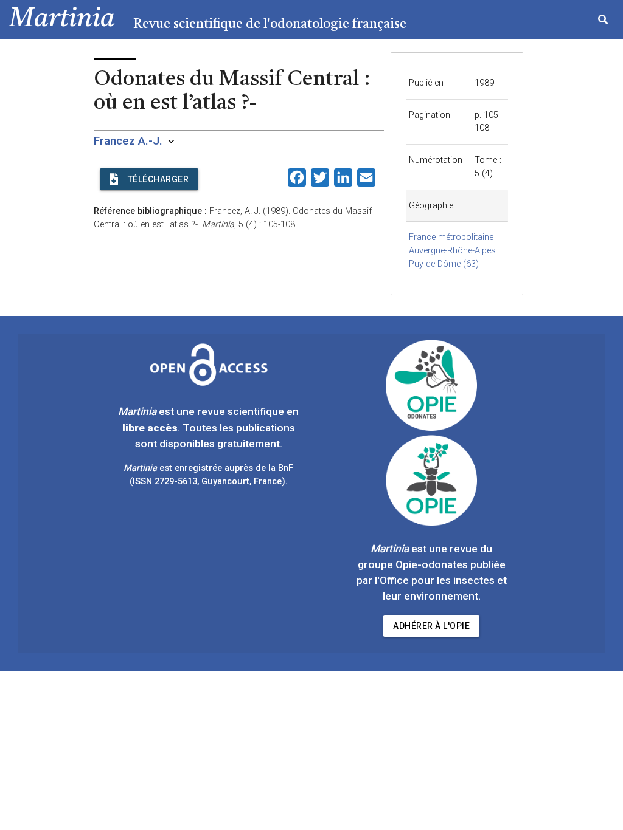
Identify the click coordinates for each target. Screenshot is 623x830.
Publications (402, 65)
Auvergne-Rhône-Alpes (452, 250)
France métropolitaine (451, 237)
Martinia (62, 19)
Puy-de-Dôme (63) (444, 264)
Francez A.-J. (128, 141)
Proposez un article (500, 65)
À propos (591, 65)
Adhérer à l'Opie (431, 626)
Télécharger (158, 179)
